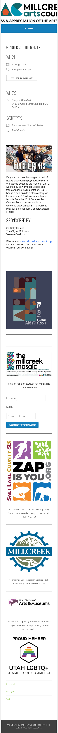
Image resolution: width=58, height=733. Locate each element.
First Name (11, 398)
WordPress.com (32, 728)
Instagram (10, 691)
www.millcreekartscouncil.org (36, 241)
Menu (31, 28)
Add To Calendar (23, 78)
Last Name (11, 407)
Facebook (10, 684)
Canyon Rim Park (21, 100)
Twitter (9, 699)
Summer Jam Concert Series (27, 125)
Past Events (18, 130)
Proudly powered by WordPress (24, 725)
